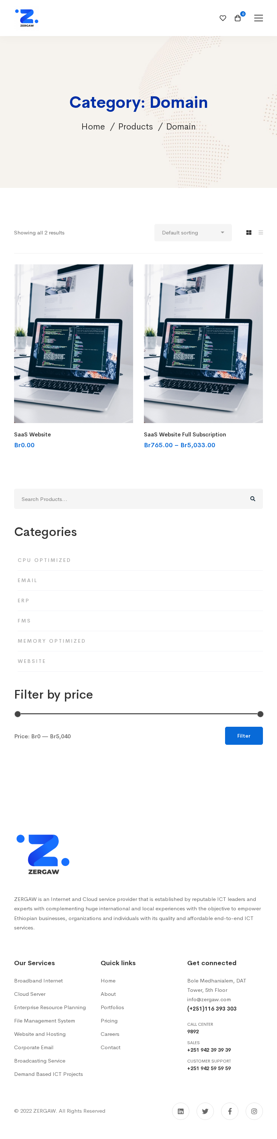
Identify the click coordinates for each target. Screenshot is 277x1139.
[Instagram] (254, 1111)
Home (93, 126)
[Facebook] (229, 1111)
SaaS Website (32, 434)
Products (135, 126)
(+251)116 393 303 (212, 1008)
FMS (24, 620)
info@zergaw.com (209, 999)
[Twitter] (205, 1111)
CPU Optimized (44, 560)
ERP (24, 600)
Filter (244, 736)
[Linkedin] (180, 1111)
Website (32, 661)
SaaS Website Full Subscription (185, 434)
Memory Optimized (52, 641)
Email (28, 580)
